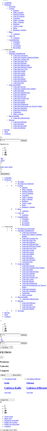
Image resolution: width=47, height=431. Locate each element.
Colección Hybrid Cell (21, 98)
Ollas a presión (18, 12)
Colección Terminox (20, 110)
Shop (6, 132)
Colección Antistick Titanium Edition (26, 57)
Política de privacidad (11, 424)
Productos (7, 5)
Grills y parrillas (18, 20)
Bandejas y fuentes (19, 30)
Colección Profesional (20, 104)
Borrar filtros (17, 375)
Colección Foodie (19, 71)
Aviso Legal (8, 416)
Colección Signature (20, 108)
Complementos (14, 40)
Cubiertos (16, 34)
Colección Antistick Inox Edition (24, 89)
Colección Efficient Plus (21, 65)
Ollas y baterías (18, 22)
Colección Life (18, 77)
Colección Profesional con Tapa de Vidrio (27, 106)
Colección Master (19, 102)
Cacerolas (16, 18)
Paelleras (16, 24)
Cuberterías (17, 112)
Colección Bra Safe (20, 126)
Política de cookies (10, 422)
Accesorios (17, 46)
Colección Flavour (19, 96)
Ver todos (12, 6)
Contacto (7, 134)
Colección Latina (19, 100)
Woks (15, 28)
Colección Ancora (19, 87)
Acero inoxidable (15, 85)
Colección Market (19, 79)
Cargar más (5, 400)
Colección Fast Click (20, 69)
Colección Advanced (20, 55)
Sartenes (16, 10)
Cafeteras (16, 38)
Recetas (7, 130)
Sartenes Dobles (18, 14)
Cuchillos (16, 44)
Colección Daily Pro (20, 61)
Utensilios (16, 42)
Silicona (11, 120)
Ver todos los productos (25, 184)
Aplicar (3, 375)
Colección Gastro (19, 73)
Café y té (12, 36)
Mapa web (8, 418)
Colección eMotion (19, 94)
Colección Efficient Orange (22, 67)
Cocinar (11, 8)
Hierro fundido (14, 116)
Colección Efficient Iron (21, 118)
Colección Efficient (19, 63)
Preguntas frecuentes (11, 420)
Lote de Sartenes (19, 16)
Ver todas (12, 51)
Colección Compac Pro (21, 59)
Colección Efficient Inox (21, 93)
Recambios (17, 48)
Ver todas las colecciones (26, 229)
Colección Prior (18, 83)
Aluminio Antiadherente (17, 53)
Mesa (10, 32)
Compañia (7, 3)
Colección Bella (18, 91)
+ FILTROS (4, 347)
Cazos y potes (18, 26)
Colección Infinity (19, 75)
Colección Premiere (20, 81)
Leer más (7, 392)
